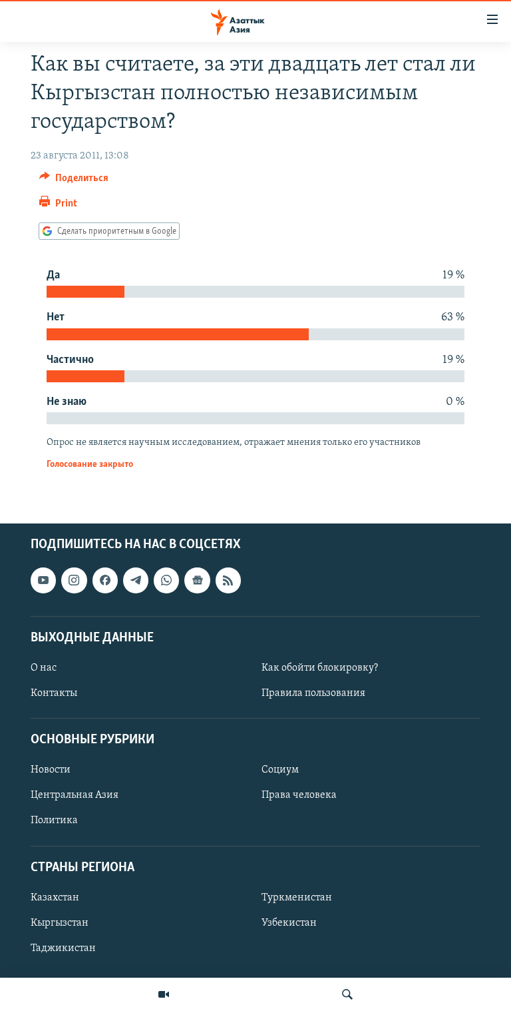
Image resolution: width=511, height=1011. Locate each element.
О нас (44, 668)
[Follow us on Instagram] (73, 580)
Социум (280, 770)
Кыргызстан (59, 923)
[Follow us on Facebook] (105, 580)
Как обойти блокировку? (319, 668)
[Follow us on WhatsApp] (166, 580)
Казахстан (55, 897)
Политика (54, 821)
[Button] (73, 181)
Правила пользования (313, 693)
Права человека (299, 796)
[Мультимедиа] (164, 994)
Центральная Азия (74, 796)
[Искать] (347, 994)
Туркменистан (296, 897)
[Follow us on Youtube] (43, 580)
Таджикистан (63, 948)
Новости (51, 770)
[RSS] (228, 580)
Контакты (54, 693)
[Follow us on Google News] (197, 580)
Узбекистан (289, 923)
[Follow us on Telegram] (135, 580)
